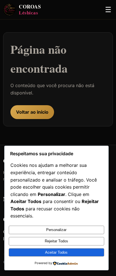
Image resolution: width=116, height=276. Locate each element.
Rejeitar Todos (56, 241)
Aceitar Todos (56, 252)
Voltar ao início (32, 112)
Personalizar (56, 230)
